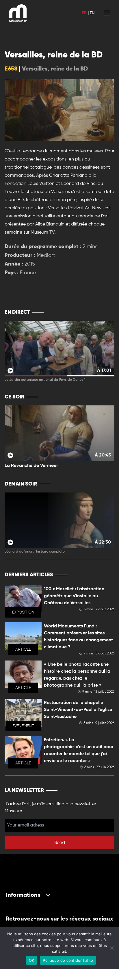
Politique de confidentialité (68, 960)
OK (31, 960)
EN (92, 13)
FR (84, 13)
